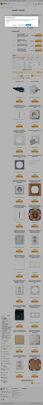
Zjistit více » (8, 21)
